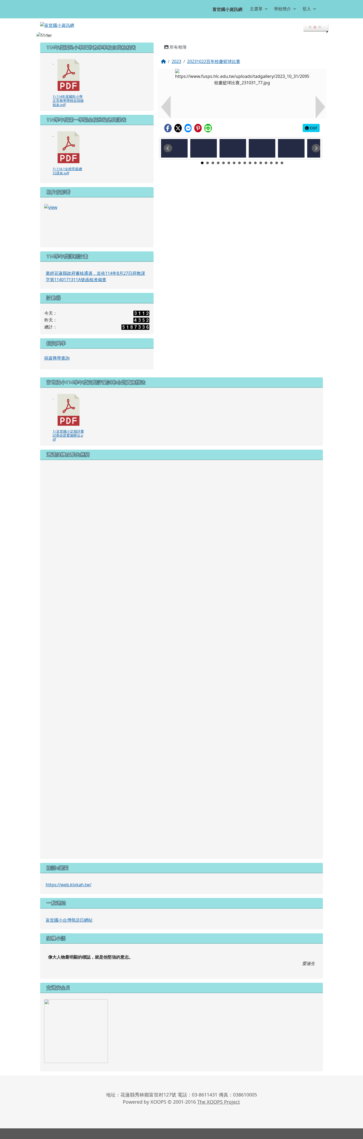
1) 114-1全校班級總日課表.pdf (67, 170)
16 (282, 163)
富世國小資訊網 (227, 9)
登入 (306, 9)
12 (260, 163)
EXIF (313, 127)
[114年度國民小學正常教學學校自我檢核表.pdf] (69, 75)
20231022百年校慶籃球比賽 (213, 61)
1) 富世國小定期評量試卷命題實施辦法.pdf (68, 435)
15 (276, 163)
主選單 (256, 9)
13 (266, 163)
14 (271, 163)
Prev (168, 148)
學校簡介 (282, 9)
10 (250, 163)
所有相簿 (177, 47)
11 (255, 163)
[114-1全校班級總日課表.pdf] (69, 147)
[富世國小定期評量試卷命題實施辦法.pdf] (69, 410)
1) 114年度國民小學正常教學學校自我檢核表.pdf (68, 100)
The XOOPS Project (218, 1102)
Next (316, 148)
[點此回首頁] (181, 35)
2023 (176, 61)
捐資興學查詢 (57, 358)
